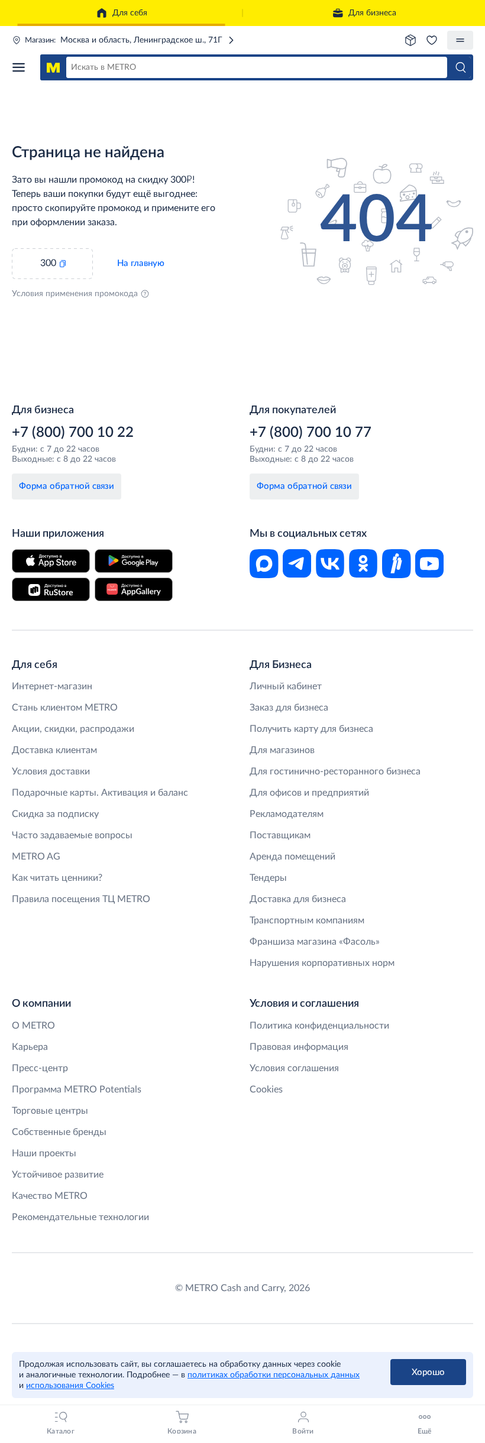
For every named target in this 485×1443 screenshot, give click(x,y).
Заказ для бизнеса (289, 707)
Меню (460, 40)
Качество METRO (50, 1196)
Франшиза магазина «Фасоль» (315, 941)
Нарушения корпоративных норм (322, 963)
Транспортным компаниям (307, 920)
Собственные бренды (59, 1132)
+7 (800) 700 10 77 (310, 433)
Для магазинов (282, 750)
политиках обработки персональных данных (273, 1375)
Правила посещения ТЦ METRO (81, 899)
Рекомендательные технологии (80, 1217)
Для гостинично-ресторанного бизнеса (335, 771)
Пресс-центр (40, 1068)
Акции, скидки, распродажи (73, 729)
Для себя (129, 13)
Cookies (266, 1089)
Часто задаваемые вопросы (72, 835)
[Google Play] (134, 561)
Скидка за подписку (55, 814)
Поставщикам (280, 835)
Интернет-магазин (52, 686)
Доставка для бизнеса (298, 899)
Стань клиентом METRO (65, 707)
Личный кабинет (286, 686)
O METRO (33, 1025)
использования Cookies (70, 1386)
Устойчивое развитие (58, 1174)
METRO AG (36, 856)
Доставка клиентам (54, 750)
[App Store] (51, 561)
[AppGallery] (134, 589)
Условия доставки (51, 771)
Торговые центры (50, 1111)
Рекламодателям (287, 814)
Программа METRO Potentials (76, 1089)
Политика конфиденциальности (319, 1025)
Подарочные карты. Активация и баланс (100, 792)
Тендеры (268, 878)
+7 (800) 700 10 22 (73, 433)
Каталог (22, 67)
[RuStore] (51, 589)
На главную (140, 263)
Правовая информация (299, 1047)
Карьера (30, 1047)
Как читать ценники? (57, 878)
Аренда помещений (292, 856)
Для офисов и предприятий (309, 792)
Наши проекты (44, 1153)
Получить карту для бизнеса (311, 729)
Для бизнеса (372, 13)
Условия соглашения (294, 1068)
